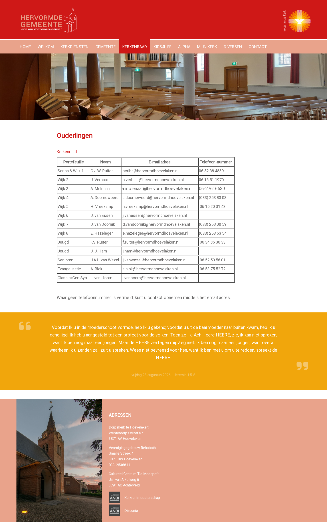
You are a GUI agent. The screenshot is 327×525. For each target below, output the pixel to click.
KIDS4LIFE (162, 46)
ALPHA (184, 46)
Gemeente (105, 46)
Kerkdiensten (75, 46)
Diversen (233, 46)
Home (25, 46)
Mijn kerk (207, 46)
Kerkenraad (134, 46)
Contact (258, 46)
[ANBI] (114, 501)
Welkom (46, 46)
